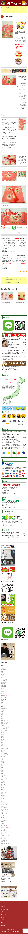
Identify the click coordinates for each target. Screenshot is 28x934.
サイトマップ (4, 914)
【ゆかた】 (4, 706)
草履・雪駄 (3, 775)
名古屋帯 (3, 725)
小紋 (2, 676)
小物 (2, 714)
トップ (3, 7)
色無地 (2, 674)
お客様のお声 (4, 920)
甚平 (2, 716)
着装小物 (3, 756)
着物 (2, 767)
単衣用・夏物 (4, 730)
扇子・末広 (3, 750)
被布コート (3, 795)
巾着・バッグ (4, 813)
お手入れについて (5, 835)
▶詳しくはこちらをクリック (8, 525)
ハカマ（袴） (4, 799)
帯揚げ (2, 737)
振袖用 (2, 700)
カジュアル (3, 699)
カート (2, 922)
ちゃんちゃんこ (4, 820)
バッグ (2, 747)
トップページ (4, 904)
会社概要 (3, 906)
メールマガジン (4, 917)
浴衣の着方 (3, 838)
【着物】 (3, 665)
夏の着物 (3, 683)
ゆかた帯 (3, 710)
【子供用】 (4, 789)
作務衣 (2, 691)
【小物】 (3, 732)
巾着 (2, 713)
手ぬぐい (3, 759)
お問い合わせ (4, 912)
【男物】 (3, 765)
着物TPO (3, 834)
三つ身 (2, 796)
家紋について (4, 840)
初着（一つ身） (4, 792)
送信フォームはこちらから (9, 368)
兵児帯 (2, 772)
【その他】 (4, 825)
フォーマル (3, 697)
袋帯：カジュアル (5, 722)
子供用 (10, 8)
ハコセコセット (4, 803)
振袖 (2, 671)
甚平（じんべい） (5, 809)
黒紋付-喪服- (4, 685)
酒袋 (2, 751)
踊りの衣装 (3, 693)
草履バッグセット (5, 741)
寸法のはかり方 (4, 832)
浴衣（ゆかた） (4, 807)
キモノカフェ (4, 680)
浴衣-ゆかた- (4, 708)
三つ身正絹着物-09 (19, 302)
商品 (7, 7)
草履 (2, 742)
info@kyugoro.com (7, 371)
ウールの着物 (4, 679)
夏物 (2, 702)
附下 (2, 672)
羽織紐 (2, 781)
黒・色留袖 (3, 669)
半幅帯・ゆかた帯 (5, 727)
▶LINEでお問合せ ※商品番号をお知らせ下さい (22, 227)
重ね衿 (2, 739)
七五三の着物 (15, 12)
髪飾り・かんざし (5, 748)
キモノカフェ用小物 (5, 755)
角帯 (2, 770)
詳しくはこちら (6, 403)
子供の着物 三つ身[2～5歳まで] (19, 8)
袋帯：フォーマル (5, 720)
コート (2, 688)
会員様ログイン (4, 925)
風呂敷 (2, 761)
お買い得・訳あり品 (5, 827)
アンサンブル (4, 804)
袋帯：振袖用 (4, 724)
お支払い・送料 (4, 909)
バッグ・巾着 (4, 778)
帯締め (2, 736)
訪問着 (2, 668)
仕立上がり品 (4, 703)
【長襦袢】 (4, 695)
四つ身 (2, 798)
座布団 (2, 821)
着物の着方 (3, 837)
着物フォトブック (5, 843)
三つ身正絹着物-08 (5, 302)
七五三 (2, 793)
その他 (2, 762)
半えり (2, 734)
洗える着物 (3, 682)
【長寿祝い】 (4, 817)
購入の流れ (3, 830)
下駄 (2, 711)
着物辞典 (3, 841)
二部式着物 (3, 686)
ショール (3, 758)
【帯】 (2, 718)
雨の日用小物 (4, 753)
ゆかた (2, 768)
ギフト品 (3, 829)
